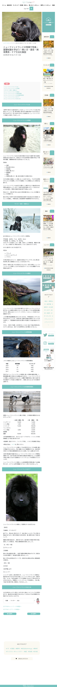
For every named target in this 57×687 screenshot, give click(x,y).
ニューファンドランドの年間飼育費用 (14, 95)
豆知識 (21, 5)
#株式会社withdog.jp (27, 648)
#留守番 (49, 304)
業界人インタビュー (46, 5)
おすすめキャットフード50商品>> (12, 606)
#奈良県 (30, 651)
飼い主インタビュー (34, 5)
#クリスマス (9, 651)
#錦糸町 (35, 648)
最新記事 (9, 5)
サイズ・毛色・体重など (10, 90)
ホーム (4, 5)
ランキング (16, 5)
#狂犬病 (35, 651)
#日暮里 (12, 648)
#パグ (7, 648)
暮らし (26, 5)
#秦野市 (18, 648)
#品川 (46, 301)
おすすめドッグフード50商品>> (11, 609)
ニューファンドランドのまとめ (12, 98)
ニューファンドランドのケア (11, 97)
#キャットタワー (18, 651)
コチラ (13, 444)
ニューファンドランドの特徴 (11, 88)
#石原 (48, 313)
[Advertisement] (21, 69)
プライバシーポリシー (30, 685)
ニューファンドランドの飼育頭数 (13, 93)
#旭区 (25, 651)
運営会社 (24, 685)
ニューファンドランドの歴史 (11, 92)
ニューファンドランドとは (11, 86)
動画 (53, 5)
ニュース (26, 8)
